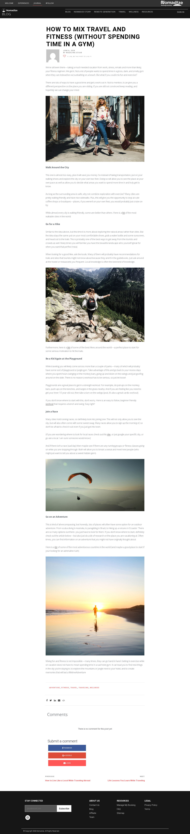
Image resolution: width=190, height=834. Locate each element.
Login (68, 763)
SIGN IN (180, 12)
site (109, 434)
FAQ (119, 809)
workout (49, 403)
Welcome (9, 3)
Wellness (134, 11)
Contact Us (94, 805)
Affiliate (92, 813)
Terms (147, 809)
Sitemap (120, 813)
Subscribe (64, 808)
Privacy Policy (151, 805)
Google (68, 755)
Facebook (67, 748)
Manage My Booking (126, 805)
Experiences (23, 3)
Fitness (65, 688)
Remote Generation (104, 11)
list (123, 212)
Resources (147, 11)
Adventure (54, 688)
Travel (122, 11)
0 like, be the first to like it (79, 56)
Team (91, 817)
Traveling (84, 688)
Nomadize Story (82, 11)
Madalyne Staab (74, 52)
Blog (68, 11)
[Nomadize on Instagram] (27, 817)
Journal (37, 3)
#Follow (50, 3)
